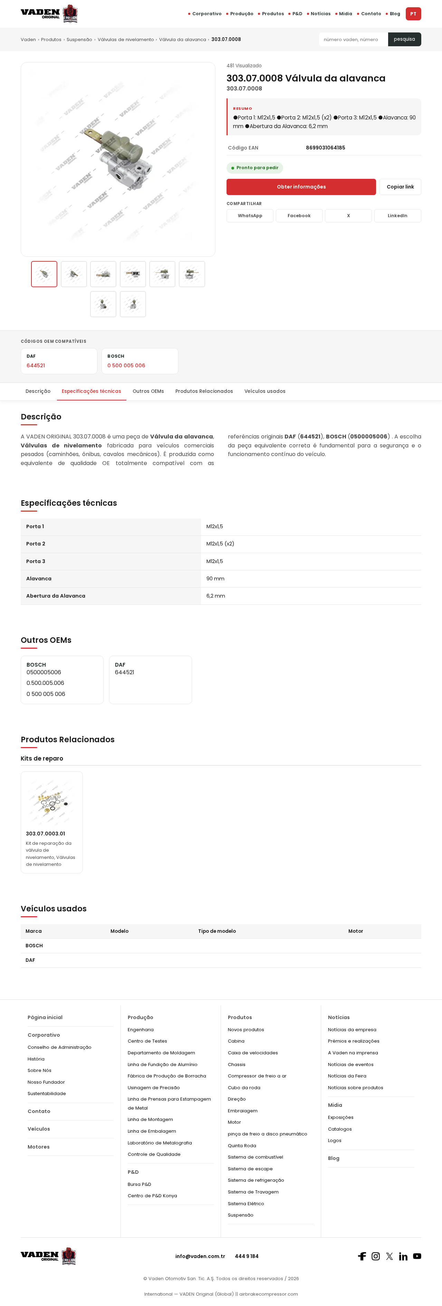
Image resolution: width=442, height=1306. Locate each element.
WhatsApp (250, 216)
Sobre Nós (39, 1070)
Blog (395, 14)
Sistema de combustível (255, 1157)
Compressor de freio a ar (257, 1076)
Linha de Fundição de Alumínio (163, 1064)
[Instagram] (376, 1256)
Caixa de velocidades (253, 1052)
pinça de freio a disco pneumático (267, 1134)
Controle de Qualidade (154, 1154)
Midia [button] (345, 14)
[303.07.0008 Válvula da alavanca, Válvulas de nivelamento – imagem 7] (103, 304)
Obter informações (301, 186)
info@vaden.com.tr (200, 1256)
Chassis (237, 1064)
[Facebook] (362, 1256)
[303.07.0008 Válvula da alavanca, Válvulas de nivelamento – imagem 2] (74, 274)
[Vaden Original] (49, 13)
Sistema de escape (250, 1168)
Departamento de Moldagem (161, 1052)
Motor (234, 1122)
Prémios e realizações (353, 1041)
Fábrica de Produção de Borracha (167, 1076)
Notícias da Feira (347, 1076)
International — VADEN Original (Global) (189, 1294)
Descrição (38, 391)
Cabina (236, 1041)
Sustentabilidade (47, 1093)
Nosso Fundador (46, 1082)
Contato (371, 14)
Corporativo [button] (207, 14)
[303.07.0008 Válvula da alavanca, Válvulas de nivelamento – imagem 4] (133, 274)
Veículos (39, 1128)
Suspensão (79, 39)
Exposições (341, 1117)
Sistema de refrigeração (256, 1180)
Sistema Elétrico (246, 1203)
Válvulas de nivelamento (126, 39)
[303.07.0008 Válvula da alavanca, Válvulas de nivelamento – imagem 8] (133, 304)
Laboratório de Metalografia (160, 1143)
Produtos (273, 14)
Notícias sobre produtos (355, 1087)
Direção (237, 1099)
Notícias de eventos (351, 1064)
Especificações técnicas (91, 391)
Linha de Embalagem (152, 1131)
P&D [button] (297, 14)
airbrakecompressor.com (268, 1294)
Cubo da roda (244, 1087)
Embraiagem (243, 1110)
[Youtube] (417, 1256)
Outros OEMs (148, 391)
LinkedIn (397, 216)
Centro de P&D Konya (152, 1195)
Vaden (28, 39)
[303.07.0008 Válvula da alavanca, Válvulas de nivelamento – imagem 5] (162, 274)
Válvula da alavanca (182, 39)
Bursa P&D (139, 1184)
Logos (335, 1140)
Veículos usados (265, 391)
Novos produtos (246, 1029)
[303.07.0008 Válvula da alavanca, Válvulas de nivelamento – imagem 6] (192, 274)
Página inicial (45, 1017)
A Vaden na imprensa (353, 1052)
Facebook (299, 216)
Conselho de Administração (60, 1047)
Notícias (320, 14)
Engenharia (141, 1029)
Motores (39, 1146)
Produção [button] (241, 14)
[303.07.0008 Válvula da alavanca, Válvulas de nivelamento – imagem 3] (103, 274)
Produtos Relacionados (204, 391)
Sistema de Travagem (253, 1192)
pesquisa (404, 39)
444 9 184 (247, 1256)
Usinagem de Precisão (154, 1087)
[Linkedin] (403, 1256)
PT (413, 14)
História (36, 1059)
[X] (389, 1256)
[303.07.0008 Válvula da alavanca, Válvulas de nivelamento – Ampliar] (118, 159)
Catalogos (340, 1129)
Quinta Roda (242, 1145)
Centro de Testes (147, 1041)
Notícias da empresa (352, 1029)
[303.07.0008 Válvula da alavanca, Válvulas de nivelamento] (44, 274)
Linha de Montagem (150, 1119)
